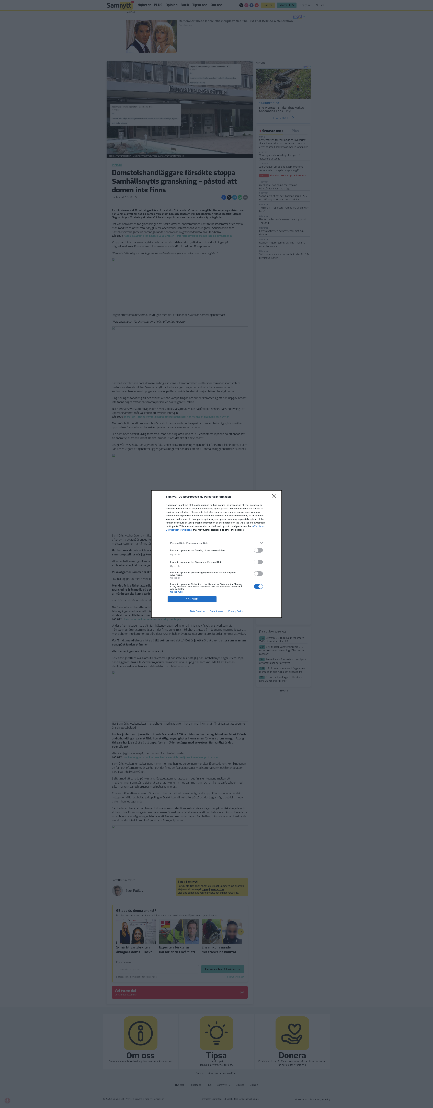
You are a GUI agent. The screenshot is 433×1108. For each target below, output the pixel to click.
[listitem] (216, 543)
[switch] (258, 550)
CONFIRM (192, 599)
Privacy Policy (235, 611)
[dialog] (216, 554)
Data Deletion (197, 611)
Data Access (216, 611)
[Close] (275, 497)
